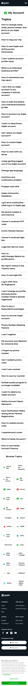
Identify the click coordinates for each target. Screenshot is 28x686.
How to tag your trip (11, 40)
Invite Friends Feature (12, 231)
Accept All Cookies (14, 683)
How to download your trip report (12, 79)
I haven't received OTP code (12, 223)
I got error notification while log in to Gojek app (13, 204)
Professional (5, 623)
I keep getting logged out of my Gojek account (13, 162)
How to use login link (11, 275)
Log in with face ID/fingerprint (9, 283)
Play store (15, 648)
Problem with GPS (10, 187)
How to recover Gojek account (12, 317)
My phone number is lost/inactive (11, 213)
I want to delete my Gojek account (11, 393)
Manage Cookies (14, 678)
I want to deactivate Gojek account (11, 125)
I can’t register (8, 335)
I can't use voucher (10, 369)
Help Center (19, 620)
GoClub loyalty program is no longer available (14, 384)
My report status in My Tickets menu (12, 267)
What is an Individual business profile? (11, 69)
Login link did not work (12, 247)
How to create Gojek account (11, 144)
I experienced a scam (11, 433)
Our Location (19, 623)
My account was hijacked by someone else (14, 342)
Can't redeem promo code (11, 361)
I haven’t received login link (12, 239)
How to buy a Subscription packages (12, 307)
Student (3, 620)
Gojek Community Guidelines (10, 194)
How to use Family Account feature (10, 447)
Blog (2, 612)
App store (15, 642)
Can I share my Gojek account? (11, 134)
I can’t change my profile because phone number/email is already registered (13, 295)
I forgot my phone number (10, 352)
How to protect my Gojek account (13, 115)
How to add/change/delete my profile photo (13, 256)
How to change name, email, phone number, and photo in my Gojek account (14, 29)
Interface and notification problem (11, 178)
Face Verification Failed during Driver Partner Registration (13, 414)
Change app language (12, 171)
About (3, 605)
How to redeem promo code (12, 424)
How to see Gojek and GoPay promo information (12, 49)
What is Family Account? (13, 439)
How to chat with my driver (11, 153)
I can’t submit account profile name (12, 60)
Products (4, 608)
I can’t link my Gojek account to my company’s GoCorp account (11, 91)
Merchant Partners (21, 608)
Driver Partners (20, 605)
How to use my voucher (13, 376)
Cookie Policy (7, 674)
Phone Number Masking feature (13, 326)
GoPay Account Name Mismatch (12, 403)
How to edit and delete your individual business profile (13, 105)
